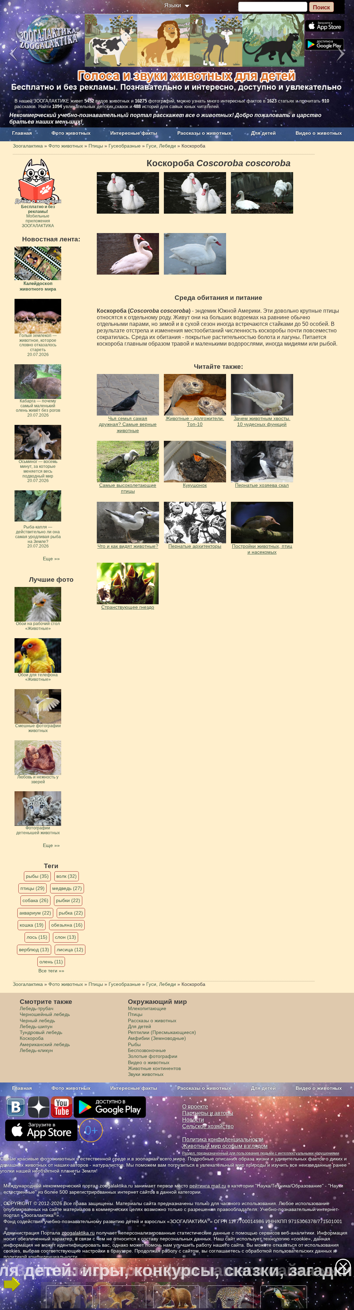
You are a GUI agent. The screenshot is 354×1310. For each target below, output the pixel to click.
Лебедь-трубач (36, 1008)
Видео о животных (319, 133)
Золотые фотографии (152, 1056)
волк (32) (66, 876)
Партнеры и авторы (207, 1113)
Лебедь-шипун (36, 1026)
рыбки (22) (68, 900)
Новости (193, 1120)
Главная (22, 133)
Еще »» (51, 558)
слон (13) (65, 937)
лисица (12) (70, 949)
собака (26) (35, 900)
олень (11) (51, 961)
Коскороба (32, 1038)
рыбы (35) (37, 876)
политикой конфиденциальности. (41, 1256)
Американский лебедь (45, 1044)
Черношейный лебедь (45, 1014)
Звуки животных (146, 1074)
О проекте (195, 1107)
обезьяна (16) (67, 925)
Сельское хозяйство (208, 1126)
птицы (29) (32, 888)
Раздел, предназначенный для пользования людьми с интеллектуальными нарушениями (260, 1153)
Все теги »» (51, 970)
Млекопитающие (147, 1008)
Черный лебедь (37, 1020)
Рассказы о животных (204, 133)
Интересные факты (133, 133)
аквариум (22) (35, 913)
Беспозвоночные (147, 1050)
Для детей (263, 133)
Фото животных (71, 133)
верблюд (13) (34, 949)
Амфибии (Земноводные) (157, 1038)
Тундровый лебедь (41, 1032)
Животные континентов (154, 1068)
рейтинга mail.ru (207, 1185)
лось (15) (37, 937)
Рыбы (134, 1044)
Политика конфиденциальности (222, 1139)
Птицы (135, 1014)
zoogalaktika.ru (78, 1233)
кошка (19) (32, 925)
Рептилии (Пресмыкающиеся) (162, 1032)
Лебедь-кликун (36, 1050)
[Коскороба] (128, 193)
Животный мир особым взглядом (225, 1146)
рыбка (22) (71, 913)
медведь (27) (67, 888)
